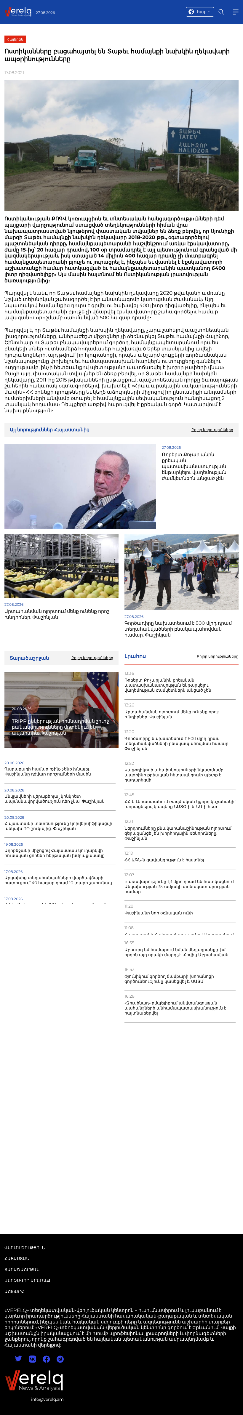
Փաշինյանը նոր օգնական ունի (158, 913)
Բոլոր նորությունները (218, 656)
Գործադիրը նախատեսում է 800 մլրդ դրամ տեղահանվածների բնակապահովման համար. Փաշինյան (176, 743)
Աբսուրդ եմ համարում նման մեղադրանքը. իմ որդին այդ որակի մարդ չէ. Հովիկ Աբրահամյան (176, 952)
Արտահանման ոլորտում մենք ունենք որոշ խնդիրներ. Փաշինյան (171, 714)
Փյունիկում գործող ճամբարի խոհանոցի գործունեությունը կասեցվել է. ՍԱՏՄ (169, 979)
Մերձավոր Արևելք (27, 1280)
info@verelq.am (47, 1399)
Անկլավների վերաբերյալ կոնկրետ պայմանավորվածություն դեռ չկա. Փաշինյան (54, 799)
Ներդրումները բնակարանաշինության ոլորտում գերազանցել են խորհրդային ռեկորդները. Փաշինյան (177, 833)
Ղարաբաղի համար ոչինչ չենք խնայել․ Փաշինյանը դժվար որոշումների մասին (47, 772)
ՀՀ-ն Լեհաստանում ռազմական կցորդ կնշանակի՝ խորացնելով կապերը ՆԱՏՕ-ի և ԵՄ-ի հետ (179, 804)
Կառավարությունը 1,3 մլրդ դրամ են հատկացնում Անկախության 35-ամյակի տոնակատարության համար (179, 886)
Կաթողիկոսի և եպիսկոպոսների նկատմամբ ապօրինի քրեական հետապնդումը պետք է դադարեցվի (173, 775)
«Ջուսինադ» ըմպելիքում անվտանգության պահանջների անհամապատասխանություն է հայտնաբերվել (175, 1008)
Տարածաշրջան (21, 1269)
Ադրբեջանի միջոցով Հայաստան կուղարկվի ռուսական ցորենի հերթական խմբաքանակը (54, 853)
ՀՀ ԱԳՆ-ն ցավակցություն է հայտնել (164, 860)
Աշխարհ (14, 1291)
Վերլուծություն (24, 1247)
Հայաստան (16, 1258)
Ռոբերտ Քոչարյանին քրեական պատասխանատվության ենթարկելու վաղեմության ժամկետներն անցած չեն (167, 685)
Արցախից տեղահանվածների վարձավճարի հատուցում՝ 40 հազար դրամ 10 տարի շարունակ (58, 880)
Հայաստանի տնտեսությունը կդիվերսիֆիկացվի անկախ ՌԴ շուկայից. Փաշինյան (58, 826)
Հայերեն (15, 39)
